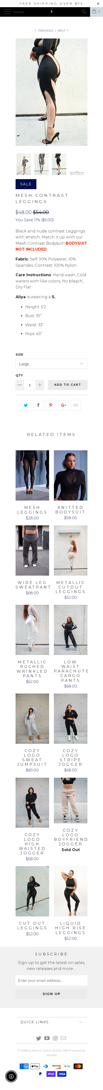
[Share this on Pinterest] (51, 405)
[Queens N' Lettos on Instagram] (55, 1038)
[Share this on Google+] (63, 405)
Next (62, 30)
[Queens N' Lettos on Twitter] (38, 1038)
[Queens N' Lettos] (51, 12)
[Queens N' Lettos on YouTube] (47, 1038)
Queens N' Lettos (39, 1050)
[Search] (83, 12)
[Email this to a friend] (76, 405)
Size (19, 354)
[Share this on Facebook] (38, 405)
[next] (83, 92)
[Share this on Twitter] (26, 405)
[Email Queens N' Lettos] (63, 1038)
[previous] (20, 92)
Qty (19, 375)
